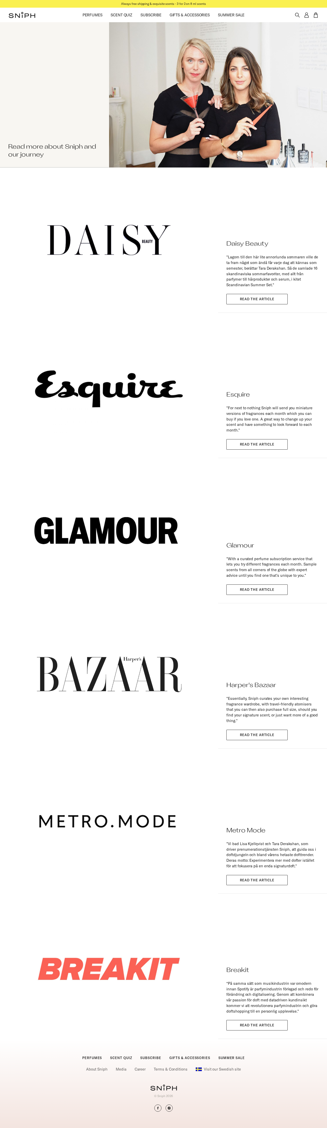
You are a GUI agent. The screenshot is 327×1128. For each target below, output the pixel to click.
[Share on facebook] (157, 1108)
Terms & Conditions (171, 1069)
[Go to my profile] (306, 15)
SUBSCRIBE (151, 15)
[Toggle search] (297, 15)
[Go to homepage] (163, 1088)
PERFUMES (92, 15)
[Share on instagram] (169, 1108)
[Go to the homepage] (22, 15)
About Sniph (97, 1069)
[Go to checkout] (315, 15)
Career (140, 1069)
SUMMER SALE (231, 15)
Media (121, 1069)
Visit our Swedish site (222, 1069)
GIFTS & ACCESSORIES (190, 15)
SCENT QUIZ (121, 15)
